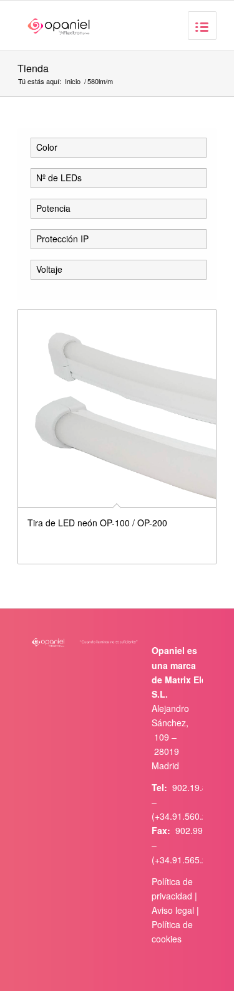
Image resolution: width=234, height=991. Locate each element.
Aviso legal (173, 910)
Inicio (72, 81)
